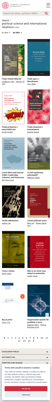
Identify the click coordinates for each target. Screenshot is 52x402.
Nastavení (26, 395)
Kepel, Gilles (6, 273)
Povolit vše (26, 389)
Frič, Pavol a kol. (8, 180)
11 (47, 338)
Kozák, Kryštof (7, 132)
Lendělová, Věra (8, 82)
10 (42, 338)
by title (16, 32)
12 (19, 340)
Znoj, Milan (31, 84)
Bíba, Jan (30, 223)
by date (5, 32)
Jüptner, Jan (6, 223)
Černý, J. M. (6, 322)
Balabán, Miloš (33, 325)
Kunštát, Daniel (33, 132)
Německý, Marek (33, 178)
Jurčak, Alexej (32, 276)
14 (29, 340)
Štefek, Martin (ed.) (37, 224)
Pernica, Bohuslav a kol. (36, 326)
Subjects (5, 20)
